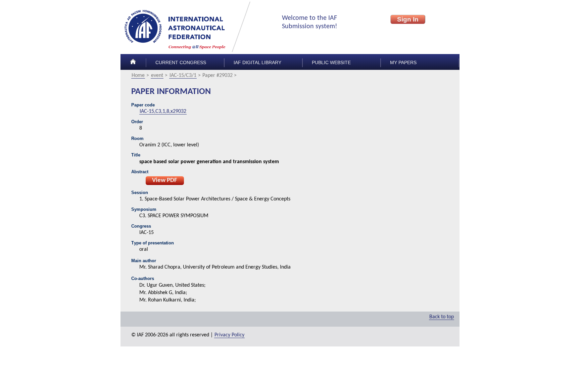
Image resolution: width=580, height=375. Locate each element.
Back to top (441, 317)
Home (138, 75)
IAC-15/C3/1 (183, 75)
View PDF (164, 180)
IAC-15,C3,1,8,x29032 (163, 111)
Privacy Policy (229, 335)
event (157, 75)
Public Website (331, 62)
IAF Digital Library (257, 62)
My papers (403, 62)
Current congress (180, 62)
